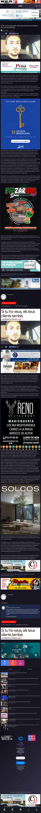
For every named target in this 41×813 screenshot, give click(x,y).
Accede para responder (11, 616)
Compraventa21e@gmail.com (20, 275)
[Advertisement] (14, 781)
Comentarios (30, 669)
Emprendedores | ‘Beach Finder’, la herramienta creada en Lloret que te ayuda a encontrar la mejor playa (23, 685)
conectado (13, 306)
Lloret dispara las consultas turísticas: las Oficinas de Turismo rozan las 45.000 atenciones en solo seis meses (24, 708)
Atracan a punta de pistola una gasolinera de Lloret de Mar (17, 672)
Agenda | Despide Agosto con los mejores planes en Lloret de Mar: (18, 690)
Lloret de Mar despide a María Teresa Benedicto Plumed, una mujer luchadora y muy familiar (22, 713)
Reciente (10, 669)
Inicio (2, 21)
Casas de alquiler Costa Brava (20, 793)
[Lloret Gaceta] (20, 6)
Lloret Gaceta (5, 30)
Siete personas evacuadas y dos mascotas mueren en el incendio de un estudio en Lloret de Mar (23, 678)
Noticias (5, 21)
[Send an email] (7, 30)
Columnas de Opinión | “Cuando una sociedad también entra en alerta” (19, 701)
